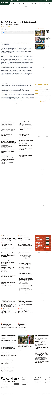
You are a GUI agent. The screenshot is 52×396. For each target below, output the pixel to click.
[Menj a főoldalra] (5, 2)
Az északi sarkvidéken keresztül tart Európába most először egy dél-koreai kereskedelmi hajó (45, 95)
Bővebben (43, 101)
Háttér (28, 3)
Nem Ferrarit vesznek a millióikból (48, 45)
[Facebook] (46, 0)
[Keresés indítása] (49, 3)
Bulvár (40, 3)
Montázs (38, 41)
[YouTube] (48, 0)
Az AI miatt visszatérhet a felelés (48, 38)
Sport (32, 3)
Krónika (38, 34)
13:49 (37, 94)
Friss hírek (14, 0)
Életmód (35, 3)
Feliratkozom (17, 383)
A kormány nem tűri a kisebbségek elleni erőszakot (48, 32)
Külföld (19, 3)
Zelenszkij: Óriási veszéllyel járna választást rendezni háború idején (44, 98)
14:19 (36, 89)
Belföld (14, 3)
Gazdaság (23, 3)
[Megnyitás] (12, 3)
